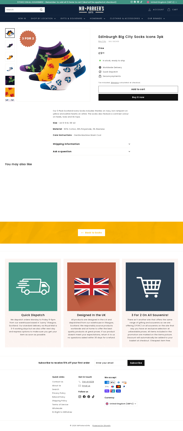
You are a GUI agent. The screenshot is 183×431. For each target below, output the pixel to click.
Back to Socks (93, 232)
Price (101, 48)
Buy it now (138, 97)
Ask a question (62, 151)
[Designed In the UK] (91, 286)
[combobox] (25, 9)
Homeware (96, 18)
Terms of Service (60, 404)
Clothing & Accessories (125, 18)
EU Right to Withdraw (62, 412)
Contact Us (57, 382)
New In (22, 18)
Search (55, 389)
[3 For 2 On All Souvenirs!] (150, 286)
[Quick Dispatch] (33, 286)
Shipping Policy (59, 400)
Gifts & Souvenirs (72, 18)
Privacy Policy (59, 393)
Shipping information (66, 143)
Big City (102, 41)
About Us (56, 385)
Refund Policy (58, 397)
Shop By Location (42, 18)
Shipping (115, 83)
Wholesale (57, 408)
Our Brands (155, 18)
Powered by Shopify (101, 425)
